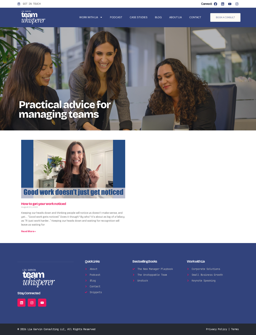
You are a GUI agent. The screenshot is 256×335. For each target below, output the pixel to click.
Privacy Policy (216, 329)
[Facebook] (215, 4)
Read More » (28, 231)
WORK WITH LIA (88, 17)
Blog (158, 17)
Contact (195, 17)
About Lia (175, 17)
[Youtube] (229, 4)
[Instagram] (237, 4)
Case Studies (138, 17)
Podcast (116, 17)
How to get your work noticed (43, 204)
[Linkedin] (222, 4)
